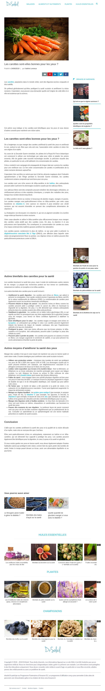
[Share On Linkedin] (55, 74)
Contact (24, 688)
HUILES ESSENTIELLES (84, 4)
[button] (100, 545)
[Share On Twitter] (60, 74)
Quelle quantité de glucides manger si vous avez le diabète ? (58, 515)
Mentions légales (32, 688)
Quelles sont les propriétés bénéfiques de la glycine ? (82, 125)
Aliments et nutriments (85, 79)
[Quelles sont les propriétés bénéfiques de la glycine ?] (81, 113)
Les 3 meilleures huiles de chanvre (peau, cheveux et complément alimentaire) (16, 602)
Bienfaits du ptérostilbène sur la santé (86, 290)
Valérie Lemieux (31, 68)
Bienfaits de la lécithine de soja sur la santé (86, 314)
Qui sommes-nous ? (15, 688)
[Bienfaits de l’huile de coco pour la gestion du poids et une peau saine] (81, 255)
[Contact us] (44, 74)
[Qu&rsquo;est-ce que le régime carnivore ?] (81, 91)
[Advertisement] (36, 110)
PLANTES (68, 4)
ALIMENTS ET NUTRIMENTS (50, 4)
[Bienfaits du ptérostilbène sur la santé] (81, 280)
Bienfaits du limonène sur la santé (43, 562)
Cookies (41, 688)
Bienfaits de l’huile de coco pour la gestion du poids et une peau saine (85, 267)
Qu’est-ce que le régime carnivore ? (86, 101)
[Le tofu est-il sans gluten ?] (81, 138)
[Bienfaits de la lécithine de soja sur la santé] (81, 302)
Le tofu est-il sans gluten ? (82, 148)
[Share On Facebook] (65, 74)
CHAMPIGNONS (52, 611)
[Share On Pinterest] (49, 74)
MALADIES (31, 4)
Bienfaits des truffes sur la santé (17, 639)
